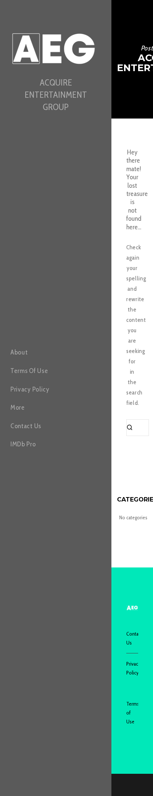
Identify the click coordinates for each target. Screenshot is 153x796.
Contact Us (132, 638)
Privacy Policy (132, 668)
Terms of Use (132, 712)
